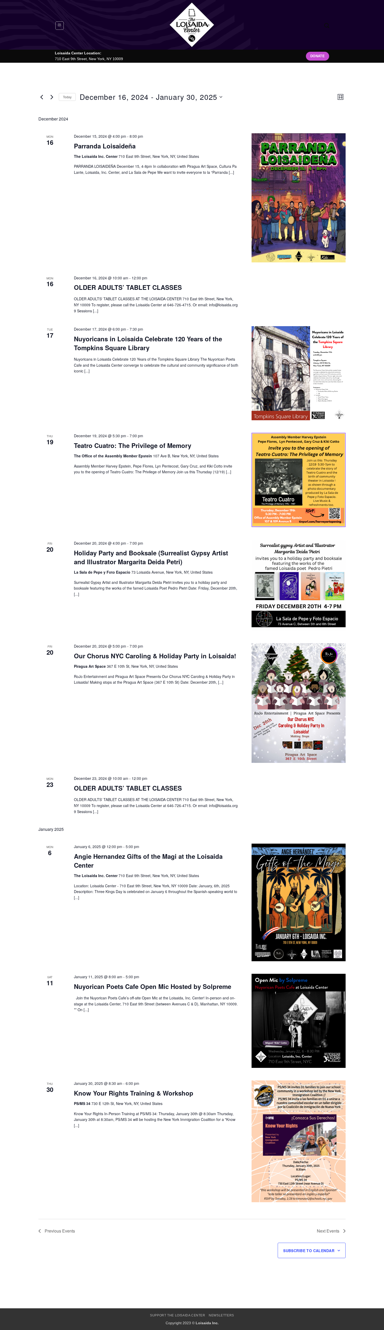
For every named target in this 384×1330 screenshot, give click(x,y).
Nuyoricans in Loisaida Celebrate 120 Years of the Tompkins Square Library (148, 343)
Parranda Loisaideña (105, 145)
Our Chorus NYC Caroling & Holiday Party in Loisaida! (155, 655)
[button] (59, 25)
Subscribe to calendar (308, 1250)
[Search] (326, 25)
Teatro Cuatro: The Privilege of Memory (132, 445)
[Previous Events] (41, 97)
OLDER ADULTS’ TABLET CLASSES (128, 287)
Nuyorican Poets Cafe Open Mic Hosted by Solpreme (152, 986)
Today (67, 97)
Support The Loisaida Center (177, 1315)
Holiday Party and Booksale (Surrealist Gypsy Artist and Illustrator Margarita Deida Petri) (151, 557)
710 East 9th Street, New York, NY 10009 (89, 59)
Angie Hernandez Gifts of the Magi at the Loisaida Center (148, 861)
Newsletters (221, 1315)
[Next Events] (52, 97)
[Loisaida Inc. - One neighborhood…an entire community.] (192, 25)
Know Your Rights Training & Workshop (133, 1093)
